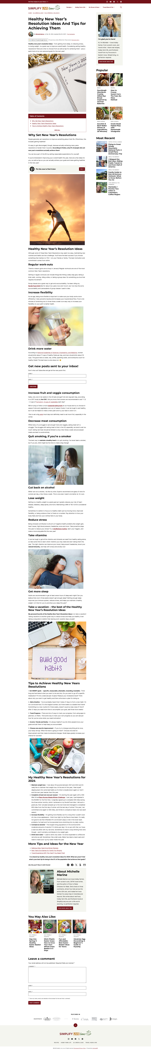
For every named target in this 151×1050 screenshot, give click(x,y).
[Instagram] (107, 1)
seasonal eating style (55, 405)
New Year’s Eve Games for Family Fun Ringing (46, 850)
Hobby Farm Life (80, 7)
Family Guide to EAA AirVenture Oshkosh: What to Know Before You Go (114, 176)
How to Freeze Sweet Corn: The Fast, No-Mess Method (116, 95)
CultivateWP (95, 1048)
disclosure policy (75, 40)
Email (30, 379)
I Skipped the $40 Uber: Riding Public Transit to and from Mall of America (115, 163)
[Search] (121, 7)
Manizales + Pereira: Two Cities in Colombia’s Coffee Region (114, 190)
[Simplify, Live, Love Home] (44, 7)
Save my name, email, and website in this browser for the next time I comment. (50, 998)
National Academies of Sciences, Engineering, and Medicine (57, 352)
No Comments (71, 34)
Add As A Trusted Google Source (39, 40)
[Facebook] (114, 1)
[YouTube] (110, 1)
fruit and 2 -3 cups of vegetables (47, 402)
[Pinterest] (121, 1)
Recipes (69, 7)
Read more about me (106, 61)
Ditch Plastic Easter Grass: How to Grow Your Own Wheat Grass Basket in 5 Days (49, 944)
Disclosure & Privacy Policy (80, 1048)
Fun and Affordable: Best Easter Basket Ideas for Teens (64, 943)
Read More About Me (65, 908)
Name (30, 373)
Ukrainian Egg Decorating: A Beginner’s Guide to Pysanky (79, 943)
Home (30, 13)
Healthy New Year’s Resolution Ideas (44, 123)
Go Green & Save (38, 13)
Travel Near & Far (108, 7)
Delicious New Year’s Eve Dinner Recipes (44, 848)
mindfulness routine (60, 529)
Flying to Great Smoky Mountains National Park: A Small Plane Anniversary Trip (115, 149)
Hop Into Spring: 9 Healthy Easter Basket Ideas (35, 943)
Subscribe (33, 386)
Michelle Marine (40, 34)
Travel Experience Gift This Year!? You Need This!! (48, 853)
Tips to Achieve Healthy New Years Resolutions (47, 126)
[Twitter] (117, 1)
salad (41, 414)
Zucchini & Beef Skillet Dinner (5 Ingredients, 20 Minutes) (102, 127)
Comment (31, 966)
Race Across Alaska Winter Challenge (52, 797)
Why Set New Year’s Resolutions (42, 121)
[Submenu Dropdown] (72, 7)
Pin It (82, 169)
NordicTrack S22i (34, 286)
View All (57, 130)
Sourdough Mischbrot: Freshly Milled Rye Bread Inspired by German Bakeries (102, 96)
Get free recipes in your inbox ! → (38, 1)
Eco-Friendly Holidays (52, 13)
